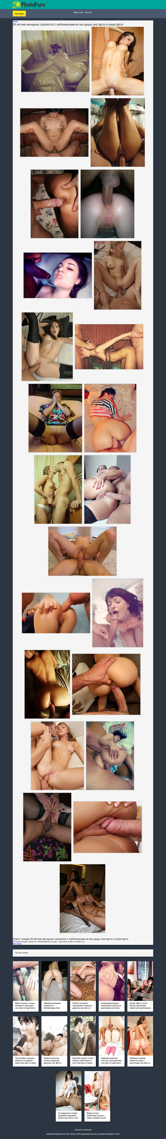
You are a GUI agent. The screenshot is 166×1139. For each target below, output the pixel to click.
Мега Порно (17, 944)
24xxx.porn (78, 1130)
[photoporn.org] (29, 4)
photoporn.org (60, 1134)
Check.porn (87, 1130)
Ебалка (15, 21)
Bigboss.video (79, 12)
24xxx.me (88, 12)
